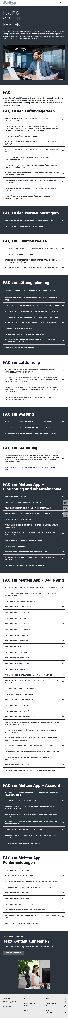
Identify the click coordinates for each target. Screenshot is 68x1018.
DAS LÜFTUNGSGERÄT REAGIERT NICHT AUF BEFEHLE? (24, 923)
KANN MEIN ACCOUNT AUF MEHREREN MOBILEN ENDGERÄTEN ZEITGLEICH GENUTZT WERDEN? (31, 823)
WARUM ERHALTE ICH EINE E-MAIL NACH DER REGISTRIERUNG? (27, 514)
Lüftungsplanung (9, 103)
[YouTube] (65, 1013)
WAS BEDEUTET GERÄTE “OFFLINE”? (17, 898)
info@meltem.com (9, 1008)
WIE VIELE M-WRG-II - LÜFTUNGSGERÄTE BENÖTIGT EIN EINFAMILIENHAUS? (31, 317)
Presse (26, 1010)
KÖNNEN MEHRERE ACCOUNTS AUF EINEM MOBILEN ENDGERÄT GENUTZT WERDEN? (31, 815)
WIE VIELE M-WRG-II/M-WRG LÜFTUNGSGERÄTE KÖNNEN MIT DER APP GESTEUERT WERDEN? (31, 731)
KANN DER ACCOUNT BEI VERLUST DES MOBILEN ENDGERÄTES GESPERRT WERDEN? (31, 836)
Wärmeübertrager (35, 100)
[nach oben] (65, 514)
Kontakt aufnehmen (13, 953)
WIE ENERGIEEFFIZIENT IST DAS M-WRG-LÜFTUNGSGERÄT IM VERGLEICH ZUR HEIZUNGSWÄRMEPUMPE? (32, 174)
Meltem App (47, 103)
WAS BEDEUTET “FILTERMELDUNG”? (17, 870)
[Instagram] (65, 1002)
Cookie (48, 1010)
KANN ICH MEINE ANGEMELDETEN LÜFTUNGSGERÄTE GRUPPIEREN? (29, 746)
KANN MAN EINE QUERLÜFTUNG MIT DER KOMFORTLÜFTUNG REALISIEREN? (31, 268)
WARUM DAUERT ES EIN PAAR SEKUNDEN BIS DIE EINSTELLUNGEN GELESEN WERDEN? (31, 682)
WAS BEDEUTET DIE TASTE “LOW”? (17, 612)
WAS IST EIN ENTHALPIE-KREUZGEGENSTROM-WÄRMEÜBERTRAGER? (29, 220)
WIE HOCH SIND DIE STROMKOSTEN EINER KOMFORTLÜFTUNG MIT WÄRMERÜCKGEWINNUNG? (28, 158)
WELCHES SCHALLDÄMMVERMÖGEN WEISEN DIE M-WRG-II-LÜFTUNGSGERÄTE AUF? (31, 143)
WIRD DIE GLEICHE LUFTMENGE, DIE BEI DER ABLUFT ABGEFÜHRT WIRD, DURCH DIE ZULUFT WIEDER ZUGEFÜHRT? (30, 371)
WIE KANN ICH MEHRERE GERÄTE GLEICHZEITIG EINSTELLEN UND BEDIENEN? (32, 588)
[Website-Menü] (63, 2)
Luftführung (19, 103)
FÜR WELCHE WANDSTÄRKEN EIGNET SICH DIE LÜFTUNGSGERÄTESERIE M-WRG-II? (31, 291)
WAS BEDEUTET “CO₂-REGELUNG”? (17, 658)
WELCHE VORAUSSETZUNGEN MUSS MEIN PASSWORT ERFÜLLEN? (28, 508)
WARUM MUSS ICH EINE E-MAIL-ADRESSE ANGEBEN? (23, 502)
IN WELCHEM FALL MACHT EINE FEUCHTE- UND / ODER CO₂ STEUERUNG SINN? (30, 468)
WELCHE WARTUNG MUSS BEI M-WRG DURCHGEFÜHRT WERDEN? (28, 427)
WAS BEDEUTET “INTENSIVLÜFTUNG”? (18, 664)
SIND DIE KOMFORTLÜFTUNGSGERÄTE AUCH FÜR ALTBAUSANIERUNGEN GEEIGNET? (30, 182)
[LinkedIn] (65, 1005)
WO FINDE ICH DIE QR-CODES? (15, 546)
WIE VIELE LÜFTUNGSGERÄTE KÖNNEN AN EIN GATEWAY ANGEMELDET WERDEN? (30, 558)
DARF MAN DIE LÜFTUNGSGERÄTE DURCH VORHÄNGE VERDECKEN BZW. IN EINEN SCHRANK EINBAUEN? (32, 341)
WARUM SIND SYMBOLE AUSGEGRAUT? (19, 765)
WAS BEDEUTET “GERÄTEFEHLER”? (17, 893)
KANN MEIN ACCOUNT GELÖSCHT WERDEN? (20, 801)
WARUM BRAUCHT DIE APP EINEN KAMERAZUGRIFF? (23, 540)
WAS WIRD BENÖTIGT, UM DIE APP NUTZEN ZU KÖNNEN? (25, 565)
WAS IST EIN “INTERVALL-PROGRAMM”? (19, 694)
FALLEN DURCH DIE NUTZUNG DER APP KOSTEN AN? (23, 829)
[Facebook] (65, 998)
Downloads (28, 1005)
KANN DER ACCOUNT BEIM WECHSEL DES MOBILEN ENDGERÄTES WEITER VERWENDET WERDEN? (31, 807)
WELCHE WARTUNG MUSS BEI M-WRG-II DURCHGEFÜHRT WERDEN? (28, 422)
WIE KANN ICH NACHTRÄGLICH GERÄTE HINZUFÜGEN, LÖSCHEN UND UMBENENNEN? (29, 758)
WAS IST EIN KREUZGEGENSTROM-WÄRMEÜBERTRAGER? (25, 226)
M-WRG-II (27, 998)
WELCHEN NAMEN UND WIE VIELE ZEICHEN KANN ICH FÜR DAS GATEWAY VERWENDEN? (31, 534)
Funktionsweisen (47, 100)
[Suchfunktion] (60, 2)
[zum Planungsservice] (65, 502)
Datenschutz (50, 1008)
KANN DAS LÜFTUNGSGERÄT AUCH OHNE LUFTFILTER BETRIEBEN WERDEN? (31, 249)
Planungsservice (29, 1003)
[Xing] (65, 1009)
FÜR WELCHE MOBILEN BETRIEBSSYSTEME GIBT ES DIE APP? (26, 552)
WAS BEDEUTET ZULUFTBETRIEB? (17, 641)
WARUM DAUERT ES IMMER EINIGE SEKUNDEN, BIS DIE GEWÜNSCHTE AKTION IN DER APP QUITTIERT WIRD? (32, 723)
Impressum (49, 1012)
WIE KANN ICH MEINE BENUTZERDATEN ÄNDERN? (22, 843)
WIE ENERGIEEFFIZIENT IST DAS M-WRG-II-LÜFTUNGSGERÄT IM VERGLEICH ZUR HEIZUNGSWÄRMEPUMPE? (31, 166)
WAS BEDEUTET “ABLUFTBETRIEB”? (17, 635)
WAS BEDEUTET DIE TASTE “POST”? (17, 711)
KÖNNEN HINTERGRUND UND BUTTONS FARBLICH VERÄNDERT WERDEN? (30, 770)
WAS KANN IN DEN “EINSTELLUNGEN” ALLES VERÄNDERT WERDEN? (29, 675)
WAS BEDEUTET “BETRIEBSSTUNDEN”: (18, 607)
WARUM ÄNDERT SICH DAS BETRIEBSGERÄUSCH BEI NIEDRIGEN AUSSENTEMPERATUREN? (27, 197)
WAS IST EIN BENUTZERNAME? (16, 496)
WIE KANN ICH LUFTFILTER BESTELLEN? (19, 876)
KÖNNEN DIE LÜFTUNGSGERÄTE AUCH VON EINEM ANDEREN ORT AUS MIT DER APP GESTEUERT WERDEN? (31, 739)
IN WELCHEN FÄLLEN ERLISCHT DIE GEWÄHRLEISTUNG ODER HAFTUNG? (30, 433)
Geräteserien (23, 100)
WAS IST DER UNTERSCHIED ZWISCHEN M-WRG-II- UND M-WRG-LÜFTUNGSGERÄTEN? (27, 120)
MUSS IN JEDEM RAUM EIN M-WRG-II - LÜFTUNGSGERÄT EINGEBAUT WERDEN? (32, 306)
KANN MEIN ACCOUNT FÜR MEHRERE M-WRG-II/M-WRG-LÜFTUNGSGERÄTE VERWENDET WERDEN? (31, 794)
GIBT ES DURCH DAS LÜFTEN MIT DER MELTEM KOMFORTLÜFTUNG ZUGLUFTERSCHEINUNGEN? (28, 398)
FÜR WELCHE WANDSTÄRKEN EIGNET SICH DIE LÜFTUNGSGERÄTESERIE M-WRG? (31, 299)
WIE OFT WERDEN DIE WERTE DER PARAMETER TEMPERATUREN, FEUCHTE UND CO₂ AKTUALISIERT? (31, 594)
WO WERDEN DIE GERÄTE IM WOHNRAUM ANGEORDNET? (25, 334)
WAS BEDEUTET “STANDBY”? (15, 669)
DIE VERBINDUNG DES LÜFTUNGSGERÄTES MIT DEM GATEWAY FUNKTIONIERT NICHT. (32, 917)
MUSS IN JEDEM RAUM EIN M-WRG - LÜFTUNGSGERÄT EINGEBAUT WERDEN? (32, 311)
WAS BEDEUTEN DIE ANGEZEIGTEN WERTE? (20, 601)
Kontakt (48, 998)
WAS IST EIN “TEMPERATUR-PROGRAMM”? (20, 700)
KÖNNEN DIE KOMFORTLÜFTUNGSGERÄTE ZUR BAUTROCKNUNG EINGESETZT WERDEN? (32, 189)
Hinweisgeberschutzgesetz (54, 1003)
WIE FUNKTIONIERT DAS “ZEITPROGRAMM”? (20, 688)
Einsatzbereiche (29, 1001)
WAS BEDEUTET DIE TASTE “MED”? (17, 618)
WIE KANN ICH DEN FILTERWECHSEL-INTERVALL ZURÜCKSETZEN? (28, 887)
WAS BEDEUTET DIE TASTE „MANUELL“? (19, 629)
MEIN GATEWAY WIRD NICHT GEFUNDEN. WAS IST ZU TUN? (25, 910)
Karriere (27, 1008)
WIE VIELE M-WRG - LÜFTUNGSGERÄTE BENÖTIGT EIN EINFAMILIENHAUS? (31, 323)
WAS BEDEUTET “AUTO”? (13, 646)
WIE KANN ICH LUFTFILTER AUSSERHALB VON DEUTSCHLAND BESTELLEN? (31, 881)
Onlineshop (49, 1001)
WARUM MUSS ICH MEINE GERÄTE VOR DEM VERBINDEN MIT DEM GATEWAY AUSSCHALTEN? (31, 526)
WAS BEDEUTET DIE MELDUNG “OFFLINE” (19, 904)
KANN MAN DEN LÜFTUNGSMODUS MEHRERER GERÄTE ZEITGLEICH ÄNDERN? (32, 751)
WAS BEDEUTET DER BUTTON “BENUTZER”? (20, 717)
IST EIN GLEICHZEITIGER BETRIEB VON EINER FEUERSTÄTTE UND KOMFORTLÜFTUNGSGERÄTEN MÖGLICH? (31, 261)
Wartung (27, 103)
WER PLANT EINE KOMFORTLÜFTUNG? (18, 328)
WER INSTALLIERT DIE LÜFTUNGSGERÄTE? (20, 347)
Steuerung (34, 103)
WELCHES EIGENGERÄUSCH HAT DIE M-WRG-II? (22, 136)
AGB (47, 1005)
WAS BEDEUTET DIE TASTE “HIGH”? (17, 624)
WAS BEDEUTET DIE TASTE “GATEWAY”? (19, 705)
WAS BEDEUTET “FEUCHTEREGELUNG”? (19, 652)
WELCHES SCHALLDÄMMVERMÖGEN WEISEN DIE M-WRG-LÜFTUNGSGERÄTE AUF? (32, 151)
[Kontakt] (65, 508)
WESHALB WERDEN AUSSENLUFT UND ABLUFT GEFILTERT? (25, 254)
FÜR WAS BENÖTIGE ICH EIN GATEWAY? (19, 519)
